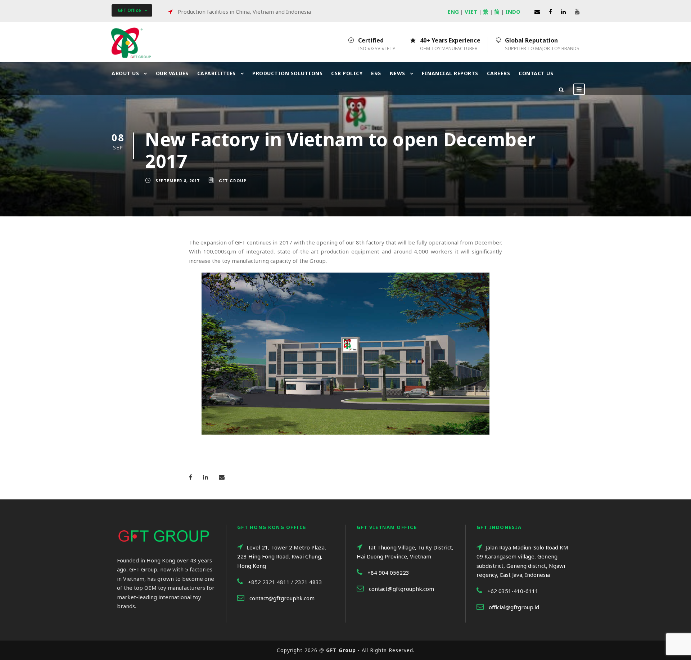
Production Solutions (287, 73)
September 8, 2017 (177, 180)
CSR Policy (346, 73)
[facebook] (550, 11)
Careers (498, 73)
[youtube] (577, 11)
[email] (537, 11)
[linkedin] (563, 11)
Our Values (172, 73)
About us (125, 73)
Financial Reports (450, 73)
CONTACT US (536, 73)
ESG (376, 73)
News (397, 73)
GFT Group (233, 180)
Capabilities (216, 73)
